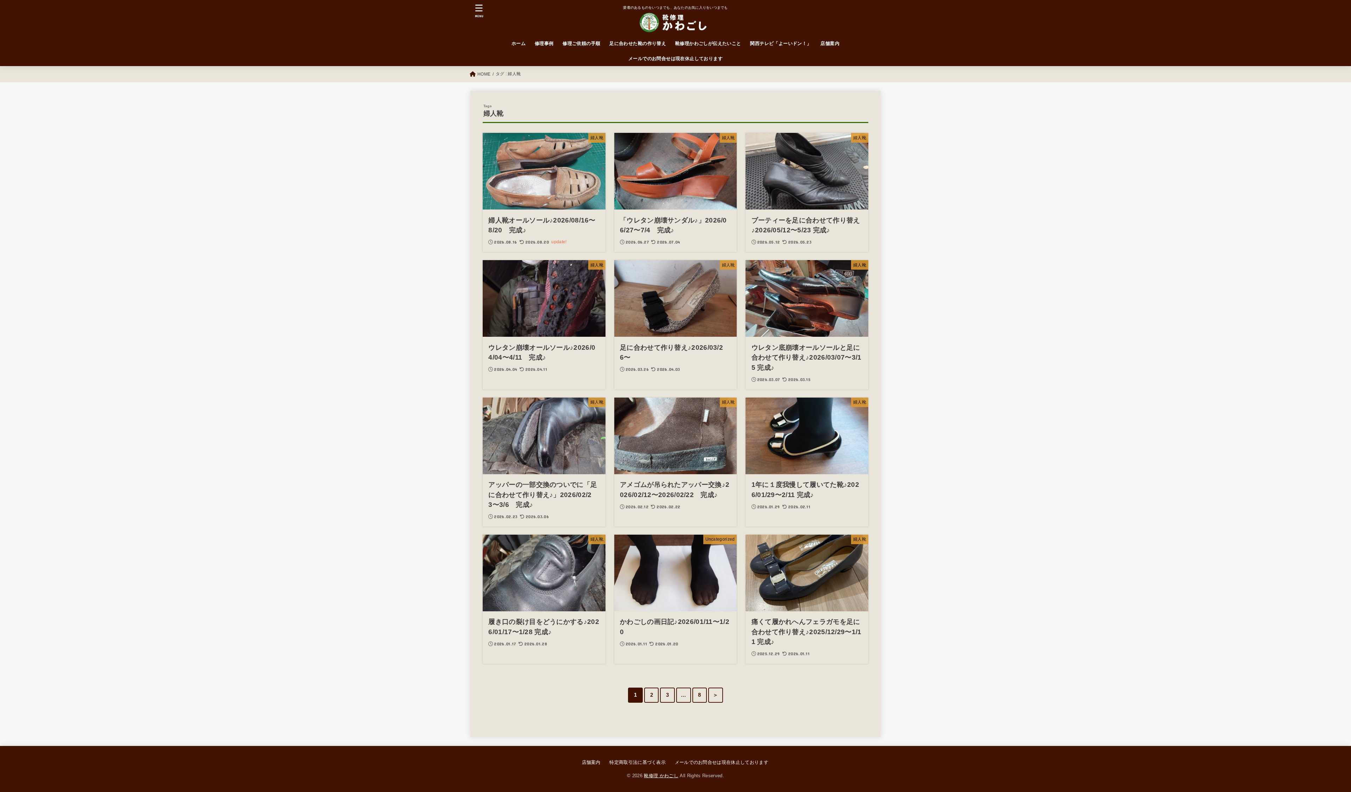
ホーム (519, 43)
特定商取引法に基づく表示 (637, 762)
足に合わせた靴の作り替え (637, 43)
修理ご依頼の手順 (581, 43)
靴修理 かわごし (661, 775)
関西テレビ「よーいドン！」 (780, 43)
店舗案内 (829, 43)
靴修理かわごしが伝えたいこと (708, 43)
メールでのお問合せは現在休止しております (675, 58)
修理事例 (544, 43)
